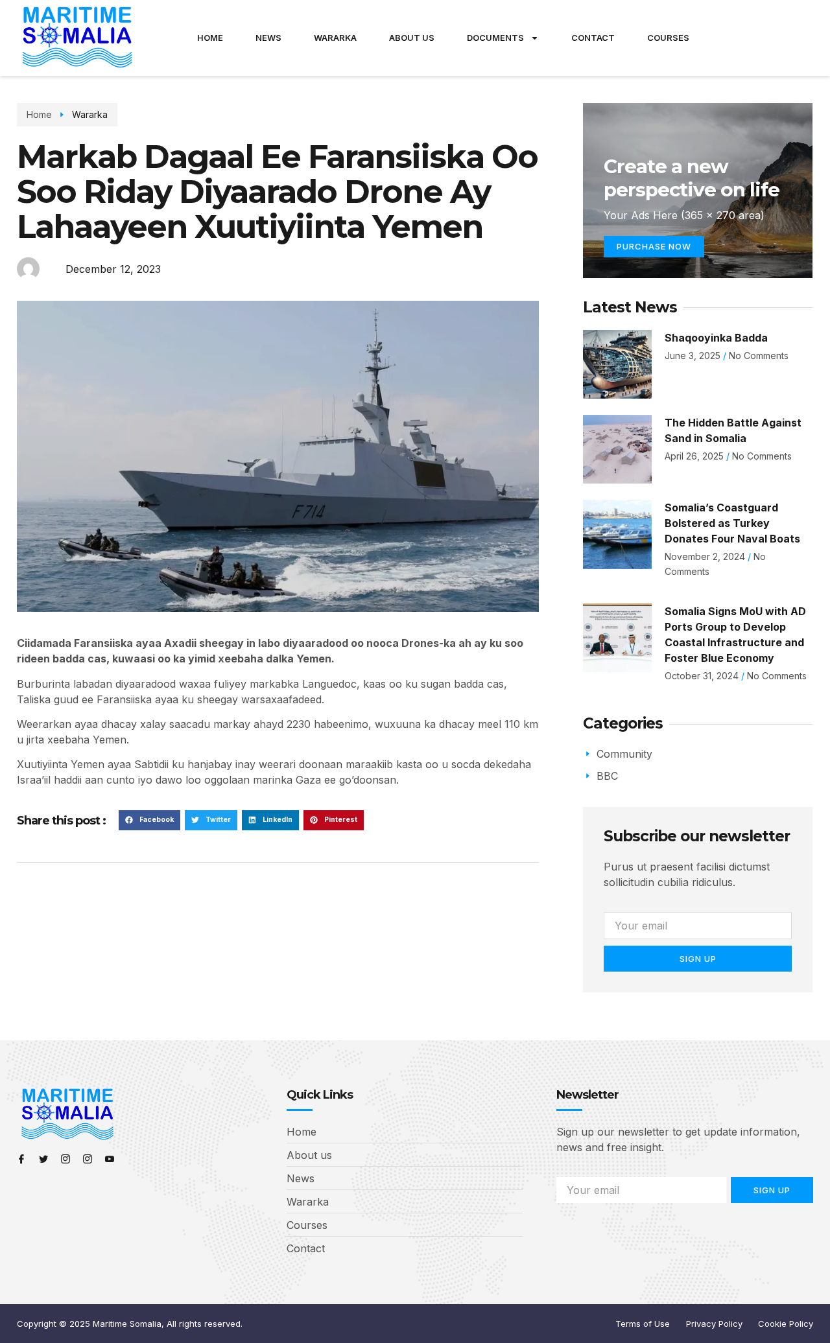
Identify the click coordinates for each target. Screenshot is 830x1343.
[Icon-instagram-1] (65, 1158)
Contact (593, 37)
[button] (149, 820)
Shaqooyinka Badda (716, 337)
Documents (495, 37)
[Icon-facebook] (21, 1158)
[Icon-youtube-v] (109, 1158)
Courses (668, 37)
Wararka (335, 37)
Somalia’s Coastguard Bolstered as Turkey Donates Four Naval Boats (732, 523)
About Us (411, 37)
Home (210, 37)
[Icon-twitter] (43, 1158)
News (268, 37)
